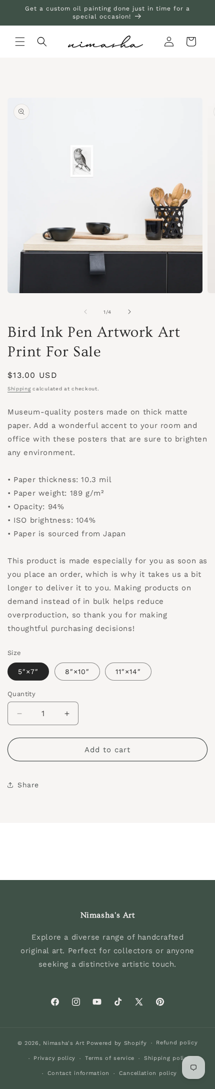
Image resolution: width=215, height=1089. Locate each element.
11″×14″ (128, 672)
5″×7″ (28, 672)
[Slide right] (129, 312)
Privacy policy (55, 1058)
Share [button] (28, 785)
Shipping (19, 388)
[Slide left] (85, 312)
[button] (20, 42)
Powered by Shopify (116, 1043)
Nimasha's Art (63, 1043)
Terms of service (109, 1058)
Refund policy (177, 1042)
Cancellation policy (148, 1073)
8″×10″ (77, 672)
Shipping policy (167, 1058)
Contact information (79, 1073)
